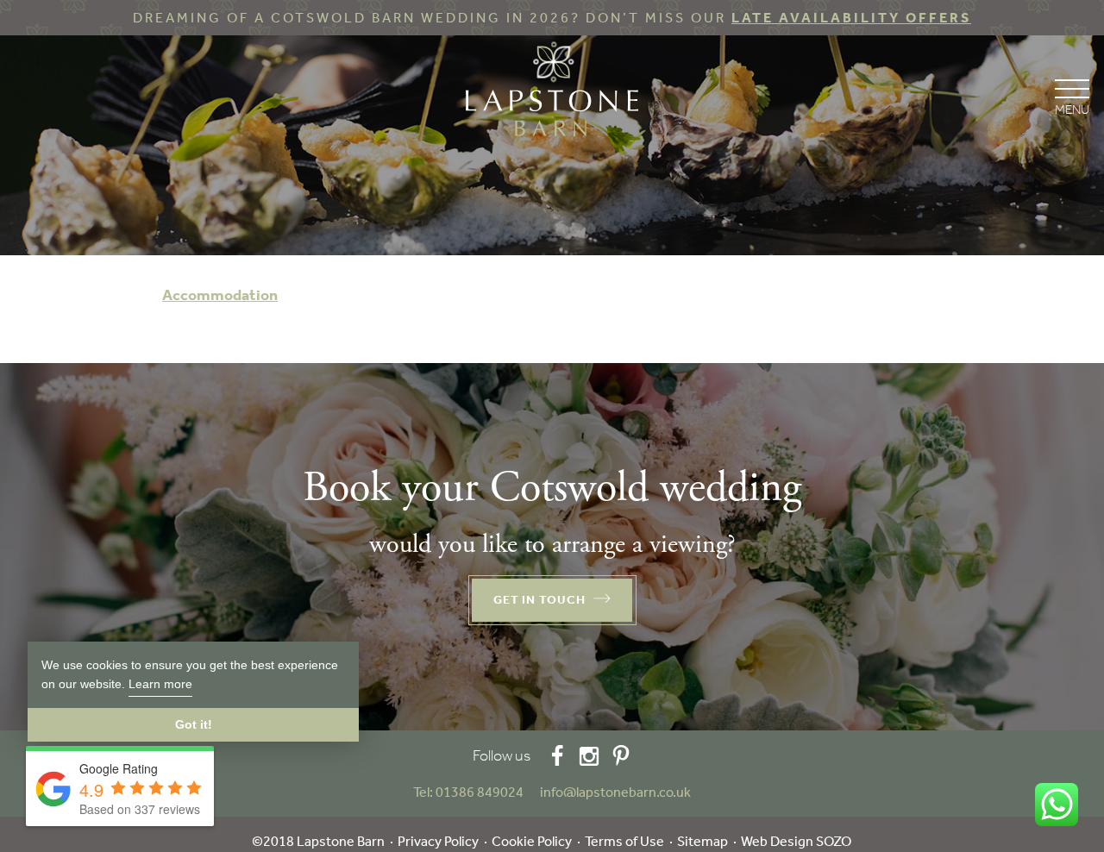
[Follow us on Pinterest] (621, 755)
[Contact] (533, 792)
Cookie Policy (532, 841)
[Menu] (1071, 95)
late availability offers (851, 17)
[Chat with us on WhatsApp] (1056, 804)
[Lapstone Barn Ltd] (552, 92)
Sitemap (702, 841)
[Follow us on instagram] (589, 755)
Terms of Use (624, 841)
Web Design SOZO (796, 841)
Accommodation (220, 294)
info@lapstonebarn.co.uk (615, 792)
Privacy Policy (438, 841)
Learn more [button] (160, 684)
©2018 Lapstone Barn (318, 841)
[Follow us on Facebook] (557, 755)
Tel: (468, 792)
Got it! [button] (193, 724)
